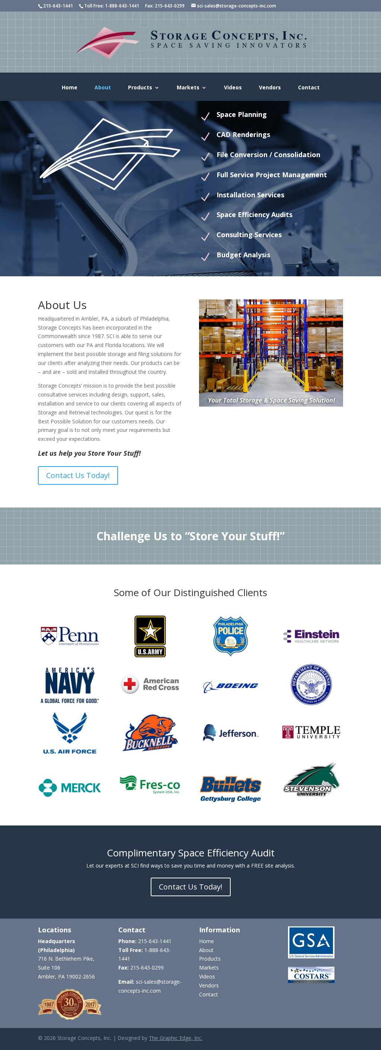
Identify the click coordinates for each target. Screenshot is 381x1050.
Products (140, 88)
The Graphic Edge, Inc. (175, 1037)
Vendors (270, 88)
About (103, 88)
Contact (309, 88)
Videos (233, 88)
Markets (188, 88)
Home (69, 88)
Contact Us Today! (78, 475)
